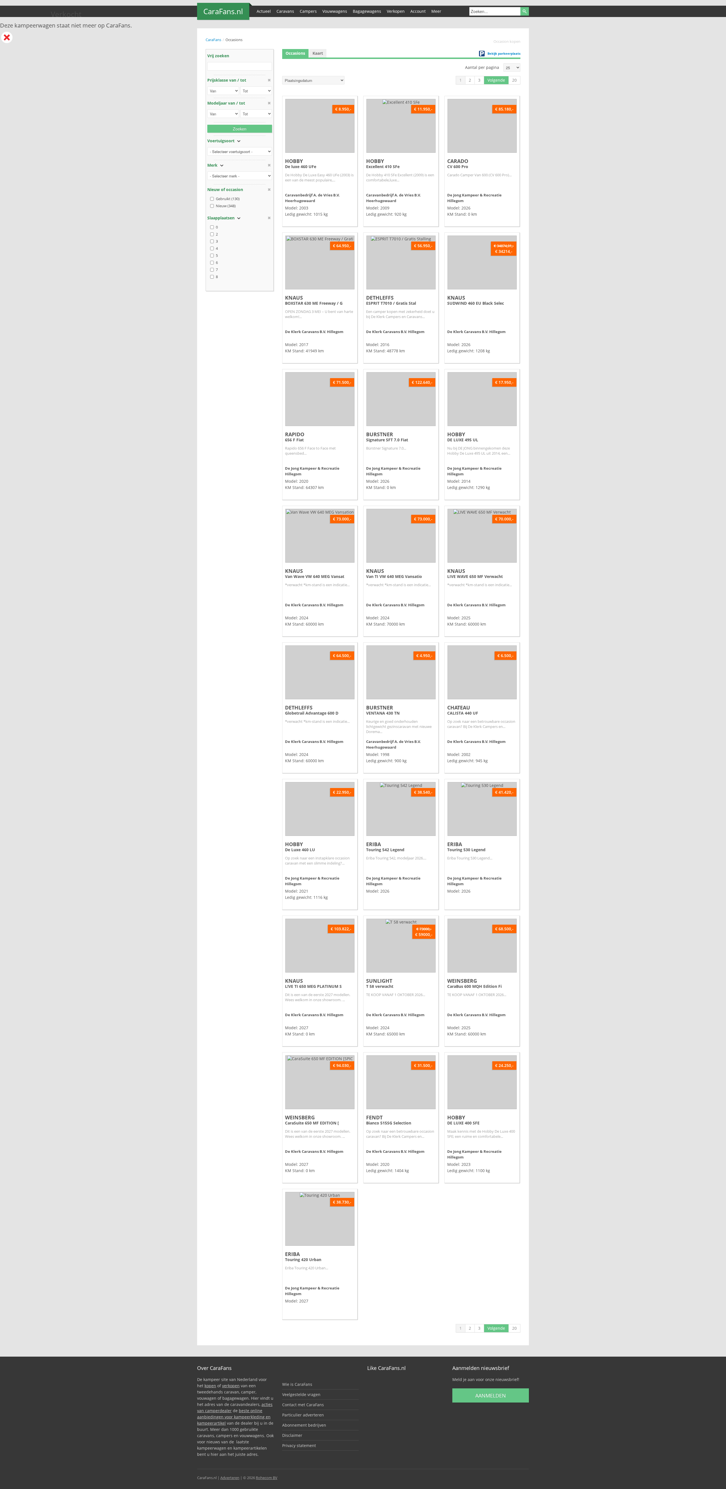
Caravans (285, 11)
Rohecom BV (266, 1477)
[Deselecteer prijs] (269, 80)
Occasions (295, 53)
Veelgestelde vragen (301, 1394)
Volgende (496, 80)
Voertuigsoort (221, 140)
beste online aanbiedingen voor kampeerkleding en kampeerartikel (234, 1417)
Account (418, 11)
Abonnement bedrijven (304, 1425)
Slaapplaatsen (221, 218)
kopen (210, 1385)
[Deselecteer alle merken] (269, 165)
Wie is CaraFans (297, 1384)
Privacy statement (299, 1445)
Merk (212, 165)
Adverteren (229, 1477)
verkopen (231, 1385)
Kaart (318, 53)
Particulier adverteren (303, 1415)
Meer (436, 11)
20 (514, 80)
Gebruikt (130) (228, 198)
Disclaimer (292, 1435)
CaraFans (213, 39)
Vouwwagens (334, 11)
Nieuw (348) (226, 205)
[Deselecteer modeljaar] (269, 103)
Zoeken (239, 129)
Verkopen (396, 11)
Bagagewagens (367, 11)
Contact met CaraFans (303, 1404)
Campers (308, 11)
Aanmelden (490, 1395)
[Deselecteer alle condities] (269, 189)
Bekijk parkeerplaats (503, 53)
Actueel (264, 11)
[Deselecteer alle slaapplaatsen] (269, 218)
